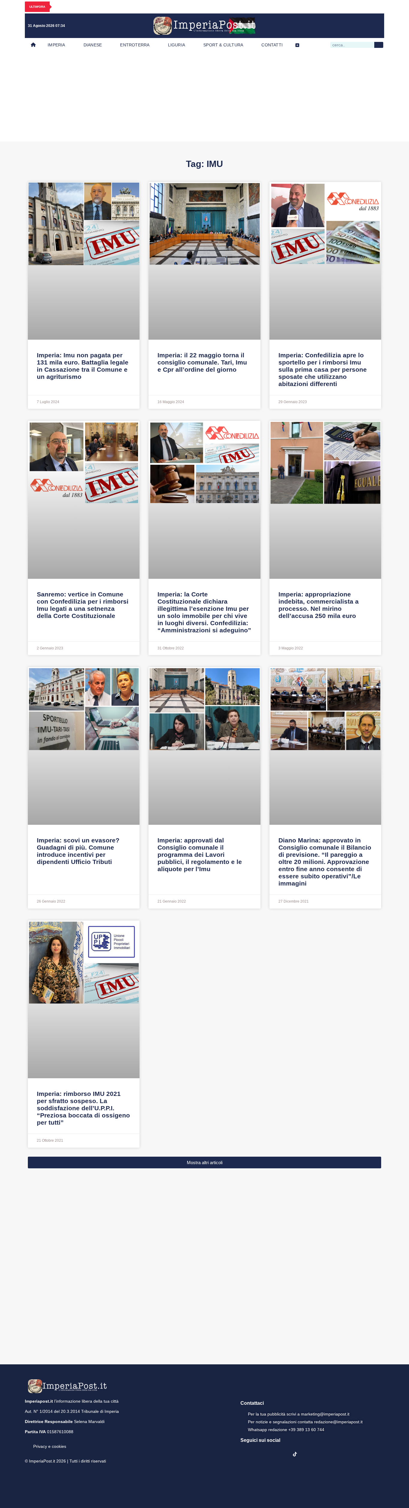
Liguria (176, 44)
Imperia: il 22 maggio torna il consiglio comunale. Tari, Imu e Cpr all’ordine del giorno (202, 362)
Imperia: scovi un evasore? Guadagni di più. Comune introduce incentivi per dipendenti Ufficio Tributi (78, 851)
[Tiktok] (375, 25)
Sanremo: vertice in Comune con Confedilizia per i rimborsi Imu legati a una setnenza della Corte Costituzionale (82, 605)
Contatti (272, 44)
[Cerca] (378, 45)
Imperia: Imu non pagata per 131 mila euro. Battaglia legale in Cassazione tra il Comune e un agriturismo (82, 366)
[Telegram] (363, 25)
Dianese (93, 44)
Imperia (56, 44)
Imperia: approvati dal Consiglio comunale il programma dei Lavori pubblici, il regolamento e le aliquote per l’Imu (199, 854)
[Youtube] (351, 25)
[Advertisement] (204, 97)
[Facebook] (326, 25)
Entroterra (134, 44)
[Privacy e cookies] (27, 1442)
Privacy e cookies (49, 1446)
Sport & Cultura (223, 44)
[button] (204, 1162)
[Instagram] (339, 25)
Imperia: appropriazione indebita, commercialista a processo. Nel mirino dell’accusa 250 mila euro (318, 605)
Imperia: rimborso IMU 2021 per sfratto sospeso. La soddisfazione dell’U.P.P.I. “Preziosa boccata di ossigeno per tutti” (83, 1108)
